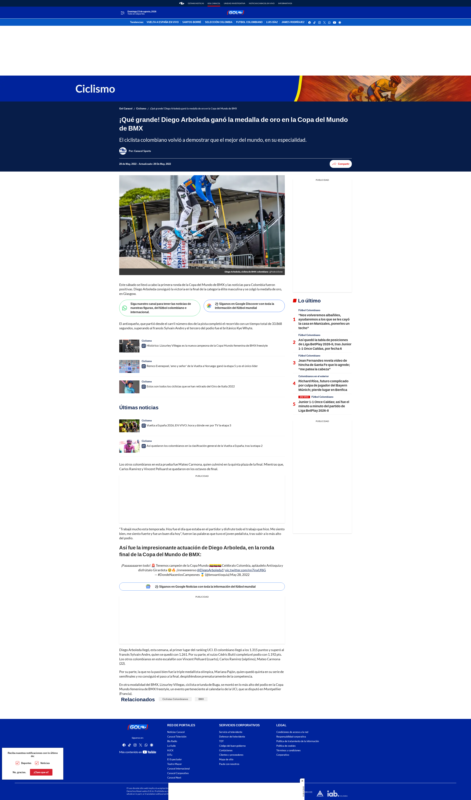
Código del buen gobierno (232, 746)
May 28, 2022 (239, 575)
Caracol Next (174, 777)
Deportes (26, 763)
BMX (201, 699)
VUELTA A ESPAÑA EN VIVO (163, 22)
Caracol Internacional (178, 768)
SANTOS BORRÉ (191, 22)
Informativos (285, 3)
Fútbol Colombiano (309, 310)
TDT (221, 741)
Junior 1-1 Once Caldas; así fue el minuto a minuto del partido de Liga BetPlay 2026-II (323, 406)
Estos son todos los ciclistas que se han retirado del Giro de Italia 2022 (191, 386)
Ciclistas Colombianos (175, 699)
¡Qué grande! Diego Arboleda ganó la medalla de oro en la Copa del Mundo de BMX (193, 108)
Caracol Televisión (176, 736)
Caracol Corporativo (178, 773)
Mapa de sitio (226, 759)
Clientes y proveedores (231, 755)
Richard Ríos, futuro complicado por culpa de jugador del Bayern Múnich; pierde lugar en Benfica (323, 385)
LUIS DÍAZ (272, 22)
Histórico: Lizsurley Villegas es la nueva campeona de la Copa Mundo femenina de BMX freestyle (207, 345)
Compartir (343, 163)
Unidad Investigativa (234, 3)
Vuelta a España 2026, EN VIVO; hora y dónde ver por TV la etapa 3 (189, 425)
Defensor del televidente (232, 736)
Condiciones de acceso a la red (292, 732)
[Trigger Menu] (122, 13)
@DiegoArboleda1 (210, 570)
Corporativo (282, 755)
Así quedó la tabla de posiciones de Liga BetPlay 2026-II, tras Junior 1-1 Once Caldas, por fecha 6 (324, 344)
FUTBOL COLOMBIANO (249, 22)
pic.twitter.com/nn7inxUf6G (245, 570)
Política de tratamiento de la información (297, 741)
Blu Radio (172, 741)
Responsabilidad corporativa (291, 736)
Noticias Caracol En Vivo (262, 3)
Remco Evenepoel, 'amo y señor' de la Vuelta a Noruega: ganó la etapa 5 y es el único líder (202, 366)
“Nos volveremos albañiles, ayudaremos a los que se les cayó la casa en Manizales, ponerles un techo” (324, 321)
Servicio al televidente (230, 732)
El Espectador (174, 759)
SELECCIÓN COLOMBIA (218, 22)
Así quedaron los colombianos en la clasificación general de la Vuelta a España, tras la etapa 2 (205, 445)
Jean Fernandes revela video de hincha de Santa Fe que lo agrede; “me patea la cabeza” (324, 364)
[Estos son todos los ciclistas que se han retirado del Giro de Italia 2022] (129, 386)
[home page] (181, 3)
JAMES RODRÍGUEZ (292, 22)
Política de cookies (286, 746)
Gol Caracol (214, 3)
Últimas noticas (196, 3)
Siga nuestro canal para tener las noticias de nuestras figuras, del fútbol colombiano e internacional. (160, 308)
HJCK (170, 750)
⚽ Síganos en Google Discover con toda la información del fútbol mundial (244, 306)
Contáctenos (226, 750)
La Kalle (171, 746)
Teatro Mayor (174, 764)
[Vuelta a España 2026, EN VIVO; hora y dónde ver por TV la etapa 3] (129, 425)
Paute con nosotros (229, 764)
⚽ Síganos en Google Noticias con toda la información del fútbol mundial (205, 586)
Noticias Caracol (176, 732)
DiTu (169, 755)
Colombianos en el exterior (313, 376)
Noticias (45, 763)
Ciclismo (141, 108)
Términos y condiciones (288, 750)
